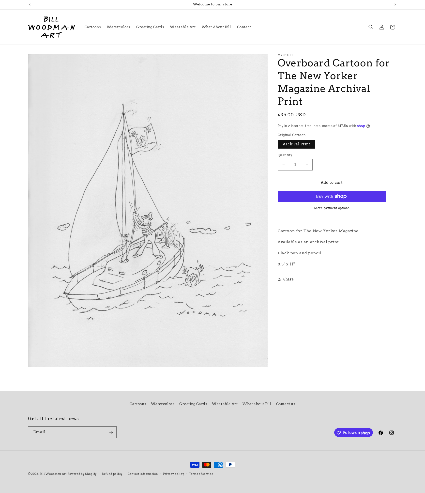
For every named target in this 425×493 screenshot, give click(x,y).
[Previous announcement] (29, 4)
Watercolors (163, 404)
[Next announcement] (395, 4)
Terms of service (201, 474)
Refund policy (112, 474)
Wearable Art (225, 404)
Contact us (285, 404)
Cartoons (138, 404)
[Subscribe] (111, 432)
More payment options (331, 208)
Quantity (285, 155)
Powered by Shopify (82, 474)
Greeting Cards (193, 404)
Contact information (143, 474)
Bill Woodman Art (53, 474)
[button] (370, 27)
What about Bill (257, 404)
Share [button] (288, 279)
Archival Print (296, 144)
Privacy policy (173, 474)
